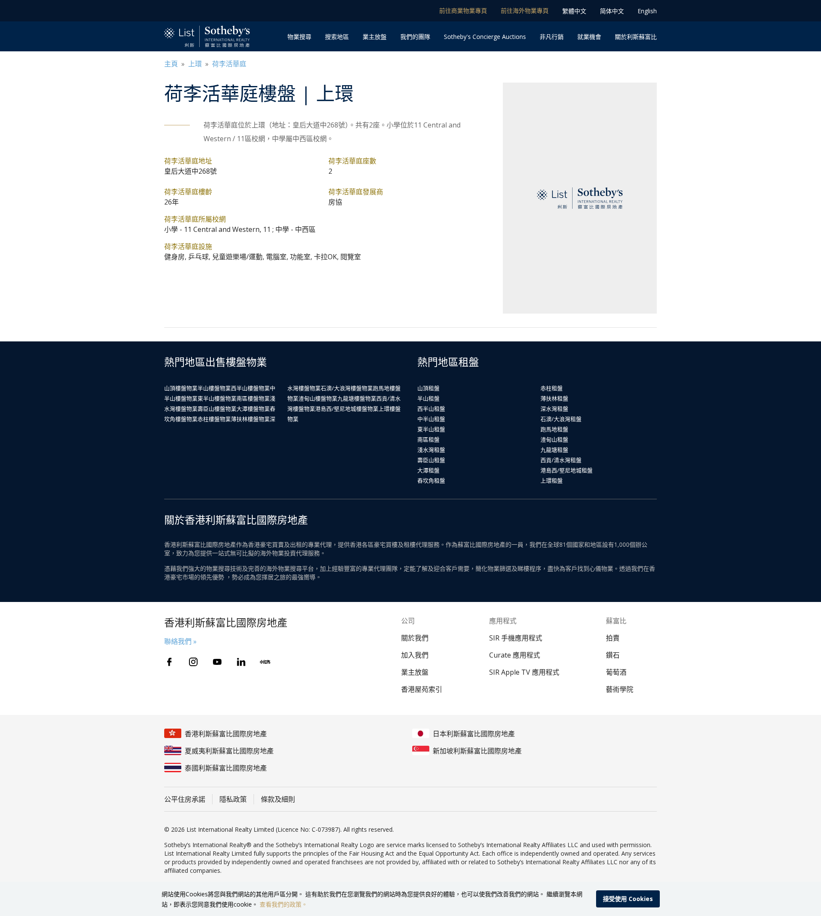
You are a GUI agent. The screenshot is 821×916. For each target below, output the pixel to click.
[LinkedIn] (241, 661)
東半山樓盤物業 (217, 398)
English (647, 11)
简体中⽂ (612, 11)
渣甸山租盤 (554, 439)
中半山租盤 (431, 419)
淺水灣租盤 (431, 450)
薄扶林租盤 (554, 398)
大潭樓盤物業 (253, 408)
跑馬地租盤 (554, 429)
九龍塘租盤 (554, 450)
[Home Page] (207, 36)
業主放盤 (375, 37)
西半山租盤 (431, 408)
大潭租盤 (428, 470)
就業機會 (589, 37)
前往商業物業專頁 (463, 10)
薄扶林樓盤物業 (250, 419)
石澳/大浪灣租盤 (561, 419)
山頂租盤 (428, 388)
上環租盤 (551, 480)
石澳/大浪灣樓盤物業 (347, 388)
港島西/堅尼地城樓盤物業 (346, 408)
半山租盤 (428, 398)
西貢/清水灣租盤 (561, 460)
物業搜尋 (299, 37)
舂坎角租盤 (431, 480)
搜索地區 (337, 37)
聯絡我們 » (180, 641)
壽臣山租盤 (431, 460)
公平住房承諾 (184, 799)
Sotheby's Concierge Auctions (485, 37)
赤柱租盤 (551, 388)
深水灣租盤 (554, 408)
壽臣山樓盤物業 (217, 408)
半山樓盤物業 (214, 388)
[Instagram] (193, 661)
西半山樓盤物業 (250, 388)
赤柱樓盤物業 (214, 419)
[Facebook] (169, 661)
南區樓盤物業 (253, 398)
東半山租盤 (431, 429)
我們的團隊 (415, 37)
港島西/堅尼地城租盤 (566, 470)
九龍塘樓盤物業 (356, 398)
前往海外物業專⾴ (525, 10)
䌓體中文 (574, 11)
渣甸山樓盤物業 (317, 398)
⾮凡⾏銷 (552, 37)
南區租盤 (428, 439)
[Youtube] (217, 661)
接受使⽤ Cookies (628, 899)
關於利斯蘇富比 (636, 37)
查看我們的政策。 (283, 904)
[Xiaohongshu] (265, 661)
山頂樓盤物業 (181, 388)
